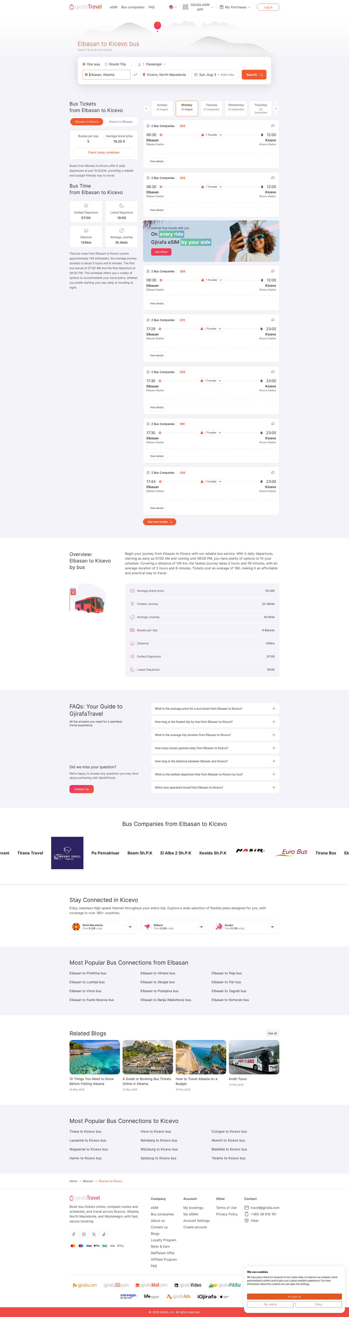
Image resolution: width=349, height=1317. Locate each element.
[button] (215, 708)
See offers (161, 251)
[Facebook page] (74, 1234)
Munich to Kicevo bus (228, 1140)
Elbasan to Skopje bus (158, 982)
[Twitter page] (94, 1234)
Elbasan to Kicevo (87, 121)
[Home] (85, 7)
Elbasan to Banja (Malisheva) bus (166, 1000)
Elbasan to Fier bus (226, 982)
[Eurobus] (270, 853)
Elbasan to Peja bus (227, 973)
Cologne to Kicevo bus (229, 1131)
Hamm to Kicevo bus (85, 1158)
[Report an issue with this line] (273, 126)
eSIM (113, 7)
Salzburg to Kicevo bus (158, 1158)
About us (158, 1221)
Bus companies (132, 7)
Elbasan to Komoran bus (230, 1000)
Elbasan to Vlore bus (85, 991)
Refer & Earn (160, 1246)
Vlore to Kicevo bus (156, 1131)
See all (272, 1033)
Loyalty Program (163, 1240)
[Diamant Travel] (46, 853)
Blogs (155, 1233)
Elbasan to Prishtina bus (87, 973)
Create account (195, 1227)
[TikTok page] (104, 1234)
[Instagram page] (84, 1234)
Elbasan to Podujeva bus (159, 991)
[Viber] (246, 1220)
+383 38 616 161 (263, 1214)
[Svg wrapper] (84, 1285)
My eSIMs (190, 1214)
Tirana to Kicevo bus (85, 1131)
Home (73, 1181)
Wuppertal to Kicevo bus (88, 1149)
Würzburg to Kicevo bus (159, 1149)
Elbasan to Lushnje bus (87, 982)
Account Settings (196, 1221)
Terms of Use (226, 1208)
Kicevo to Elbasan (121, 121)
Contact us (81, 789)
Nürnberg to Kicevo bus (159, 1140)
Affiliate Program (164, 1259)
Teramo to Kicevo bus (228, 1158)
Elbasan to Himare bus (158, 973)
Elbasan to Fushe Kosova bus (91, 1000)
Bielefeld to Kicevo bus (229, 1149)
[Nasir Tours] (230, 853)
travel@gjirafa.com (265, 1208)
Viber (255, 1221)
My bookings (193, 1208)
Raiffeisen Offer (163, 1253)
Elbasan (88, 1181)
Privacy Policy (227, 1214)
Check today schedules (104, 152)
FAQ (151, 7)
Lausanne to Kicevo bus (87, 1140)
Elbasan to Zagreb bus (229, 991)
